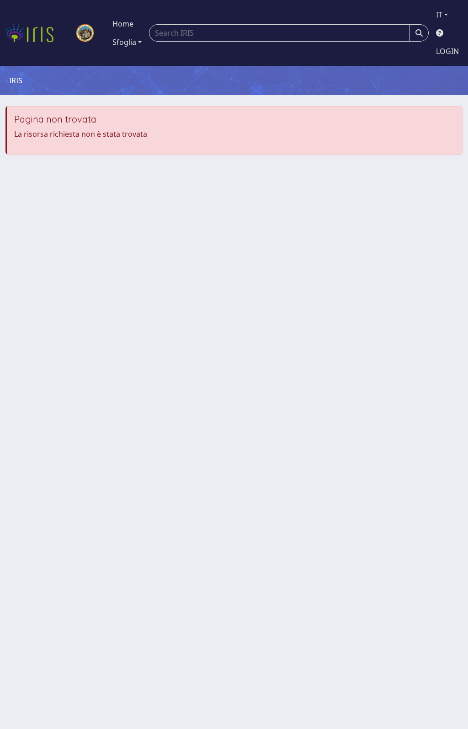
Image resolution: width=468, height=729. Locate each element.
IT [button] (439, 15)
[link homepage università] (85, 33)
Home (122, 24)
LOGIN (447, 51)
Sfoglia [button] (124, 42)
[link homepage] (33, 33)
